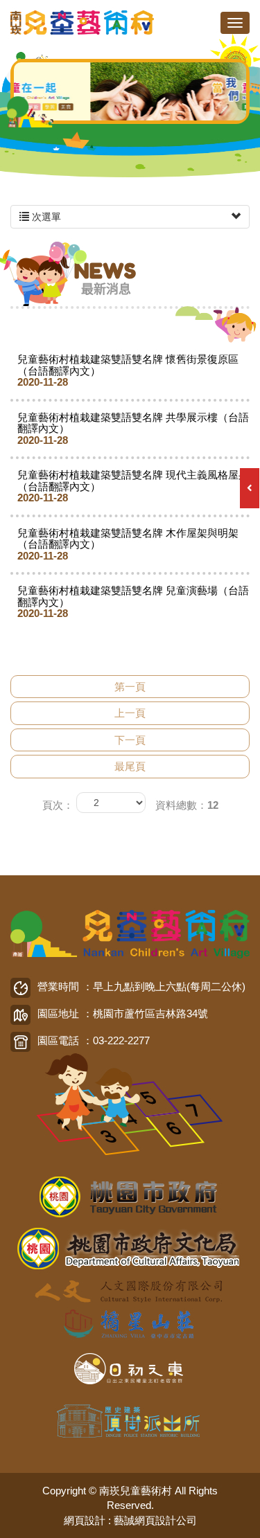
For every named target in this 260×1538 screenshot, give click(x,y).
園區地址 (58, 1013)
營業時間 (58, 986)
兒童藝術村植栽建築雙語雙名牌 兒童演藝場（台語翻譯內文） (133, 601)
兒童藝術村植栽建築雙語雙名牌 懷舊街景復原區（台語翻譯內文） (128, 370)
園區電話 (58, 1040)
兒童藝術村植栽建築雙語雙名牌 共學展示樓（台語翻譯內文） (133, 428)
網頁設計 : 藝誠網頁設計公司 (130, 1520)
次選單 (45, 216)
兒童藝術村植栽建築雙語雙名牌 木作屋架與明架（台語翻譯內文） (128, 544)
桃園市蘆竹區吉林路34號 (150, 1013)
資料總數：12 (186, 805)
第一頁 (130, 686)
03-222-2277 (121, 1040)
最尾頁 (130, 766)
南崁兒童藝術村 (83, 22)
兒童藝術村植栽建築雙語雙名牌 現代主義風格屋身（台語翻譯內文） (133, 486)
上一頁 (130, 713)
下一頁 (130, 740)
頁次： (57, 805)
